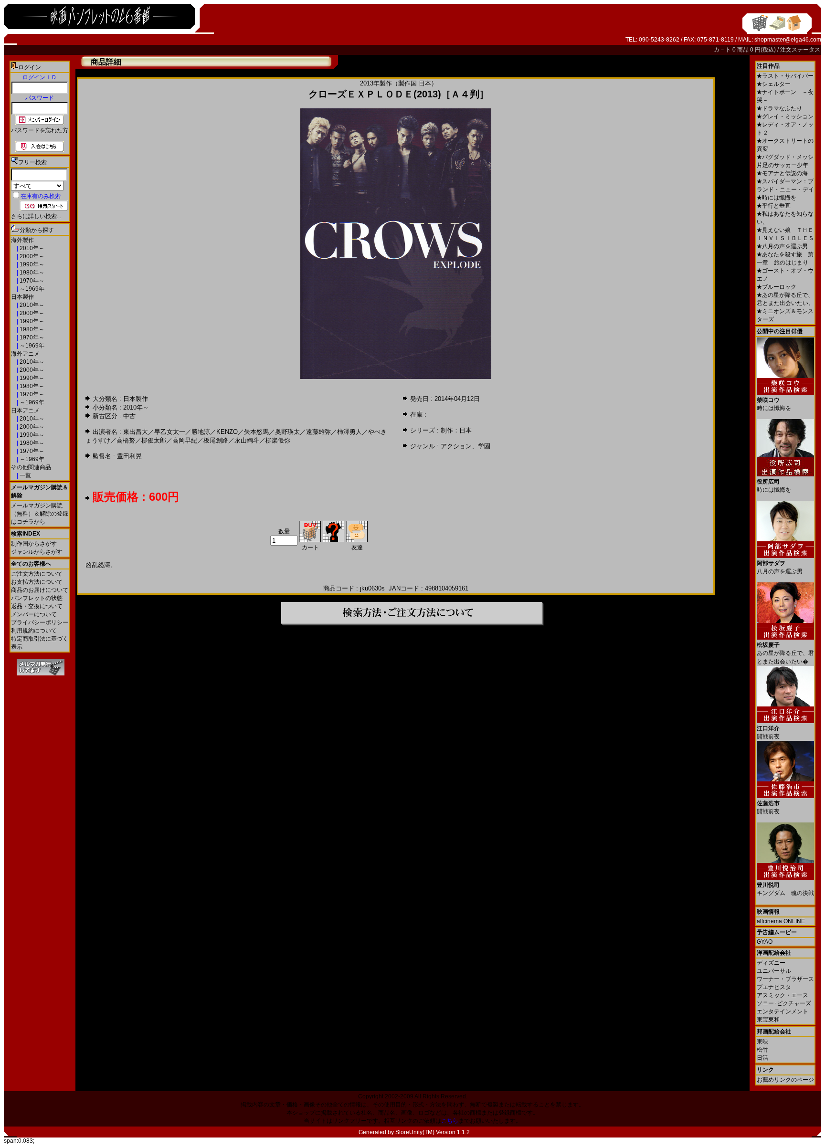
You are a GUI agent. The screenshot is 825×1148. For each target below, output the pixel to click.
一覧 (24, 475)
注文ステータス (800, 49)
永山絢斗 (246, 440)
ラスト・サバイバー (785, 76)
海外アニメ (25, 353)
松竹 (762, 1049)
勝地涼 (200, 431)
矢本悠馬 (256, 431)
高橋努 (125, 440)
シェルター (774, 84)
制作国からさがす (34, 543)
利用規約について (34, 630)
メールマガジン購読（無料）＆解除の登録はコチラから (39, 513)
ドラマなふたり (779, 108)
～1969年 (31, 288)
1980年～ (31, 272)
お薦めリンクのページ (785, 1079)
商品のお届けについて (39, 590)
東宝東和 (768, 1019)
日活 (762, 1057)
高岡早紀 (184, 440)
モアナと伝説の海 (782, 173)
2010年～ (31, 248)
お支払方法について (37, 582)
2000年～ (31, 256)
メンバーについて (34, 614)
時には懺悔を (776, 197)
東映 (762, 1041)
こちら (449, 1120)
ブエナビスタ (774, 987)
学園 (484, 446)
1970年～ (31, 280)
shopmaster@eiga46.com (787, 39)
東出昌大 (135, 431)
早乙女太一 (169, 431)
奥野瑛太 (287, 431)
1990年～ (31, 264)
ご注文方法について (37, 573)
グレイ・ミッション (785, 116)
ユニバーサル (774, 971)
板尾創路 (215, 440)
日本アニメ (25, 410)
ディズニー (771, 962)
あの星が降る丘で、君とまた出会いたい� (785, 653)
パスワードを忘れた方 (39, 130)
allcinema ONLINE (781, 921)
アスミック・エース (782, 995)
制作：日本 (456, 430)
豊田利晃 (129, 456)
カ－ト (723, 49)
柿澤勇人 (349, 431)
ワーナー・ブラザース (785, 979)
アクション (456, 446)
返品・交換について (37, 606)
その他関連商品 (31, 467)
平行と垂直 (774, 205)
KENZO (227, 431)
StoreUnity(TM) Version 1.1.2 (432, 1132)
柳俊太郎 (153, 440)
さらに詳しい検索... (36, 216)
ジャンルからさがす (37, 551)
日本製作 (22, 297)
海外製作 (22, 240)
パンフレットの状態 (37, 598)
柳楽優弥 (277, 440)
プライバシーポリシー (39, 622)
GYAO (764, 941)
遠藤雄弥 (318, 431)
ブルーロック (776, 287)
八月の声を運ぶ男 (782, 246)
